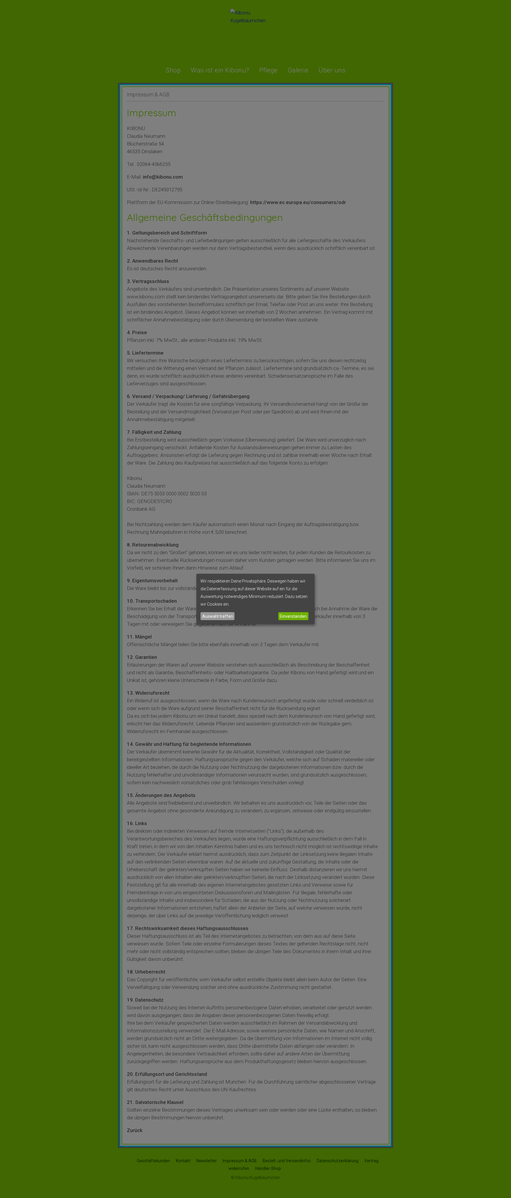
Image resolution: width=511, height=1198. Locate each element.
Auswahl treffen (217, 616)
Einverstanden (293, 616)
